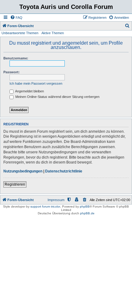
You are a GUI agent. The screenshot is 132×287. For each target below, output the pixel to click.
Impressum (56, 200)
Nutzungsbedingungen (22, 171)
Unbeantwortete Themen (20, 33)
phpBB (85, 206)
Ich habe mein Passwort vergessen (36, 83)
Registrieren (15, 184)
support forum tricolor (45, 206)
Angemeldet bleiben (29, 91)
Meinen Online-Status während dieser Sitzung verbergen (56, 97)
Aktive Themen (52, 33)
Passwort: (11, 72)
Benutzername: (15, 58)
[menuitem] (16, 17)
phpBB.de (87, 213)
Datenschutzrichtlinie (63, 171)
